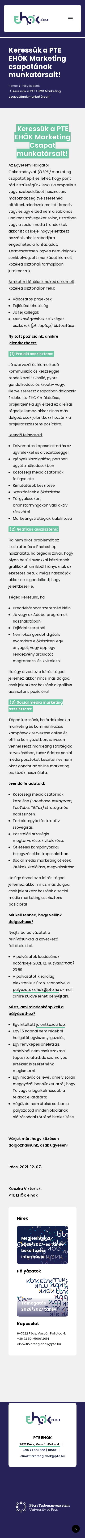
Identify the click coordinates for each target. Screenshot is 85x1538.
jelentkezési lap (50, 1024)
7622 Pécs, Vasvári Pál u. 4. (39, 1444)
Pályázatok (31, 85)
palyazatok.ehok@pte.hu (36, 989)
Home (13, 85)
